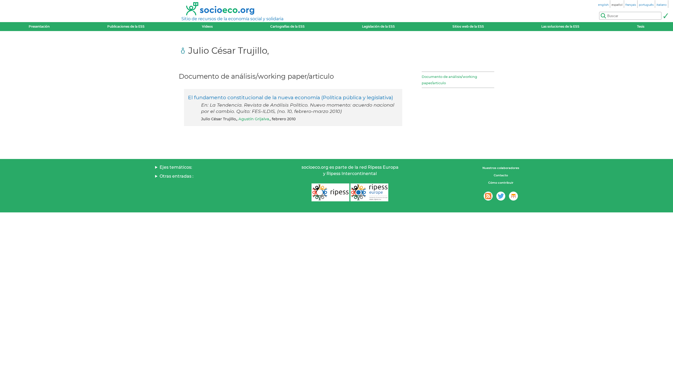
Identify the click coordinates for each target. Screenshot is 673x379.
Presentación (39, 26)
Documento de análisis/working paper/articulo (449, 79)
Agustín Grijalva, (254, 119)
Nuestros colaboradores (500, 168)
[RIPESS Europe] (369, 192)
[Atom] (488, 196)
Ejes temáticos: (176, 167)
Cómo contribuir (500, 182)
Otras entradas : (176, 176)
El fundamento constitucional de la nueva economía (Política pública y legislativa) (290, 97)
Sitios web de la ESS (468, 26)
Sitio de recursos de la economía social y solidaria (232, 18)
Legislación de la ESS (378, 26)
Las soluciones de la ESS (560, 26)
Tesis (640, 26)
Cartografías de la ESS (287, 26)
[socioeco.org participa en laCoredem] (513, 196)
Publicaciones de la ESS (126, 26)
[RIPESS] (330, 192)
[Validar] (665, 15)
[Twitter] (500, 196)
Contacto (501, 175)
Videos (207, 26)
